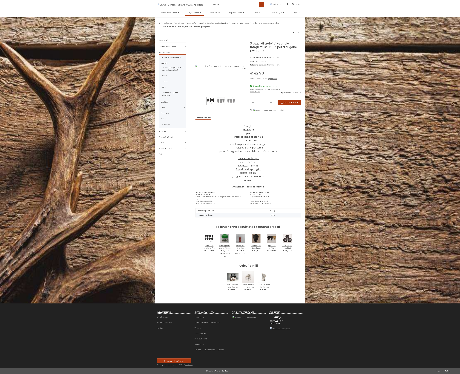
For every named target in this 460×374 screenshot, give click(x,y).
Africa (161, 142)
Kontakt (160, 328)
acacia (164, 75)
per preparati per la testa (171, 57)
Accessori (163, 131)
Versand (198, 328)
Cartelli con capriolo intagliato (170, 93)
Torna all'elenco (166, 23)
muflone (164, 119)
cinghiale (164, 102)
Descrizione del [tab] (203, 118)
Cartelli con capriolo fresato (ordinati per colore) (173, 68)
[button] (276, 4)
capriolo (164, 63)
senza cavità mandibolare (269, 65)
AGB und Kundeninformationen (207, 322)
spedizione (189, 365)
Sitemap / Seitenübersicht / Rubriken (209, 350)
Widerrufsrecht (201, 339)
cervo (163, 107)
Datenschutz (200, 344)
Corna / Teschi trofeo (167, 46)
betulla (164, 81)
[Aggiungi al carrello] (197, 40)
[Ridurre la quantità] (253, 102)
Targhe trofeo (164, 52)
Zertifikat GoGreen (164, 322)
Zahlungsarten (200, 333)
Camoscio (165, 113)
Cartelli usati (166, 124)
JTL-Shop (447, 371)
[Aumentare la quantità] (271, 102)
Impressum (199, 317)
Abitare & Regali (165, 148)
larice (164, 87)
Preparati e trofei (166, 137)
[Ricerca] (261, 4)
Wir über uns (162, 317)
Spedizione (272, 78)
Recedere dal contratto (173, 361)
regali (161, 154)
